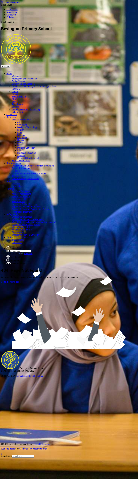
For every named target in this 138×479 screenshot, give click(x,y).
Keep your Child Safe (22, 229)
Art (18, 122)
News (9, 181)
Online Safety (18, 232)
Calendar (16, 183)
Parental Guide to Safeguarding (26, 224)
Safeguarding (12, 214)
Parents (10, 189)
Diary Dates (12, 9)
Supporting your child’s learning (26, 206)
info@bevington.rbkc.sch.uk (30, 376)
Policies (10, 17)
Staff (14, 101)
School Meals (18, 201)
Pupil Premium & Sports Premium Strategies (33, 165)
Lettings (16, 89)
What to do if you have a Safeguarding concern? (34, 222)
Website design (8, 448)
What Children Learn (21, 119)
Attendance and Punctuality (24, 78)
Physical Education (26, 148)
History (20, 140)
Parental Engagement (22, 212)
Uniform (15, 107)
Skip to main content (10, 2)
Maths (20, 142)
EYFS (19, 132)
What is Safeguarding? (22, 217)
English (20, 130)
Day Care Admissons (22, 191)
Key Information (13, 163)
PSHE (20, 150)
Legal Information (42, 444)
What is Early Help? (21, 227)
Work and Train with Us (17, 237)
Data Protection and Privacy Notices (29, 173)
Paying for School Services (24, 204)
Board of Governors (21, 168)
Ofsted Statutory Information (25, 178)
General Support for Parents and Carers (30, 209)
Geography (22, 137)
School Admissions (21, 196)
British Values (18, 81)
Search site (6, 456)
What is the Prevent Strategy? (26, 235)
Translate (28, 253)
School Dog (17, 112)
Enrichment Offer (20, 199)
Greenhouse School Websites (33, 448)
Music (20, 145)
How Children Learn (21, 160)
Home (9, 71)
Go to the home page (11, 282)
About (9, 73)
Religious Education (26, 153)
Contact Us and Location (23, 84)
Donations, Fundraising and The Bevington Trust (34, 86)
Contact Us (11, 114)
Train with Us (18, 240)
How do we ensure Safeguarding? (28, 219)
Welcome (16, 76)
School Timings (19, 96)
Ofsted (15, 91)
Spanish (21, 135)
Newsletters (12, 12)
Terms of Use (18, 176)
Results (15, 94)
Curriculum (11, 14)
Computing (22, 125)
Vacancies (17, 242)
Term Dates (17, 104)
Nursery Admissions (21, 194)
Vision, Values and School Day (26, 109)
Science (21, 155)
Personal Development (28, 158)
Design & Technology (27, 127)
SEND (14, 99)
